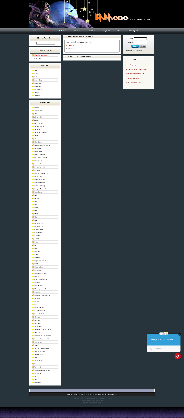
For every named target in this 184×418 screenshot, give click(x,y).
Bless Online (38, 151)
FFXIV (36, 214)
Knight (36, 248)
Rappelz (36, 301)
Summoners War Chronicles (43, 335)
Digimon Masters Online (41, 173)
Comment (101, 394)
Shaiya (36, 92)
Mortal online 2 (38, 267)
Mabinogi (37, 257)
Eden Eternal (38, 192)
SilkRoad (37, 317)
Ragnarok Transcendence (42, 295)
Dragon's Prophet (39, 182)
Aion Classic (38, 111)
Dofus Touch (38, 176)
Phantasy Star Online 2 (41, 289)
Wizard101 (37, 382)
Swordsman (38, 342)
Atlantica (37, 139)
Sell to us (62, 31)
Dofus (36, 77)
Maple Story (38, 86)
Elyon (36, 201)
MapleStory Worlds (40, 261)
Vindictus (37, 95)
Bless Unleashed (39, 154)
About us (77, 31)
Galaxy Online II (39, 229)
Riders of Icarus (39, 307)
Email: (131, 38)
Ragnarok (37, 292)
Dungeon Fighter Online (41, 189)
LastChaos (37, 83)
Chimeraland (38, 161)
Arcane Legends (39, 126)
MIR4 (36, 264)
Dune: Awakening (39, 185)
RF (35, 304)
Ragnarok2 (37, 298)
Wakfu (36, 379)
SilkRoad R (37, 320)
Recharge (48, 31)
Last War (37, 251)
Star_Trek (37, 332)
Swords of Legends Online (42, 339)
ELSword (37, 198)
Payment (106, 31)
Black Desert (38, 142)
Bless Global (38, 148)
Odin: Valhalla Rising (40, 279)
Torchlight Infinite (39, 364)
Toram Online (38, 361)
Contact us (92, 31)
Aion (35, 70)
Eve (35, 204)
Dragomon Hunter (39, 179)
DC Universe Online (40, 167)
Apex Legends (38, 123)
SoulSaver (37, 323)
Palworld (37, 282)
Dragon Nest (38, 80)
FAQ (118, 31)
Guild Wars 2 (38, 239)
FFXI (35, 211)
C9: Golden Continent (40, 157)
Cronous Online (39, 164)
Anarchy (37, 120)
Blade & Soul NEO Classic (42, 145)
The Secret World (39, 351)
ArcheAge (37, 129)
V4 (35, 376)
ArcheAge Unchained (40, 132)
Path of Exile (38, 285)
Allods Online (38, 117)
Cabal (36, 73)
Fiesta (36, 217)
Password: (130, 42)
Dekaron (37, 170)
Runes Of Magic (39, 314)
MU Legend (37, 270)
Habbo (36, 242)
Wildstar (36, 107)
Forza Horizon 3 (39, 223)
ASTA (36, 135)
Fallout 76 (37, 207)
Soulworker (37, 326)
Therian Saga (38, 354)
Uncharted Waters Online (42, 370)
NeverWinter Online (40, 273)
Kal (35, 245)
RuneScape (38, 89)
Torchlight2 (37, 367)
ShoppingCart (133, 31)
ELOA (36, 195)
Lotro (36, 254)
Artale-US (71, 48)
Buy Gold (38, 58)
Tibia (35, 357)
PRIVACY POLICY (110, 394)
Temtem (36, 345)
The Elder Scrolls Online (41, 348)
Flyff (35, 220)
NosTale (36, 276)
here (140, 50)
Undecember (38, 373)
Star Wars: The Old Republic (43, 329)
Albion (36, 114)
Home (35, 31)
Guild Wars (37, 235)
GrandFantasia (39, 232)
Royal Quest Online (40, 311)
